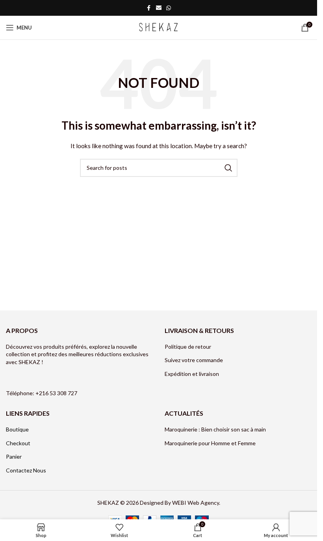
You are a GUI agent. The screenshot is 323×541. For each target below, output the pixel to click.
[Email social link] (159, 8)
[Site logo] (158, 27)
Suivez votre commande (194, 360)
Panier (14, 456)
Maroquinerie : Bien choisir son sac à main (215, 429)
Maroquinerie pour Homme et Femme (211, 443)
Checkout (18, 443)
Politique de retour (188, 346)
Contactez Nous (26, 470)
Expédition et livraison (192, 373)
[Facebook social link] (149, 8)
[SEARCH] (228, 168)
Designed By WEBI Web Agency (179, 502)
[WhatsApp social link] (168, 8)
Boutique (17, 429)
